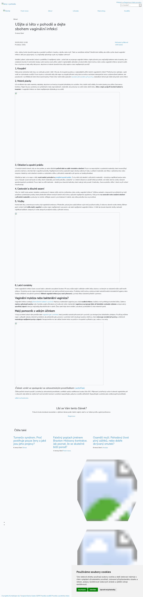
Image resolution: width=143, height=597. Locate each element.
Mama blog (101, 11)
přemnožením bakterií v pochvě (42, 302)
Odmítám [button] (93, 590)
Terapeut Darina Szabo (28, 596)
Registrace (127, 2)
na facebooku (21, 398)
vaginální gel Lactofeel (50, 314)
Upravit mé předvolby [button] (107, 590)
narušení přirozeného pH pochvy (82, 77)
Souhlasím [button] (82, 590)
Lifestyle (76, 11)
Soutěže (127, 11)
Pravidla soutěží (46, 596)
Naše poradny (136, 2)
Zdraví (50, 11)
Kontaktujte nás (14, 596)
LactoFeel (79, 388)
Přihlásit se (120, 2)
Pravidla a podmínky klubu (60, 596)
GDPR (38, 596)
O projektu (5, 596)
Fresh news (24, 11)
